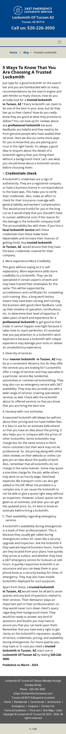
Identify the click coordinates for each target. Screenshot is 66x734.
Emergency (18, 706)
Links (59, 710)
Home (13, 52)
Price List (35, 710)
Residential (20, 702)
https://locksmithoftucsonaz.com (33, 693)
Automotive (54, 702)
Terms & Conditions (15, 710)
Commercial (37, 702)
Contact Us (47, 706)
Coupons (33, 706)
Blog (26, 52)
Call (34, 728)
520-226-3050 (41, 28)
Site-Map (48, 710)
